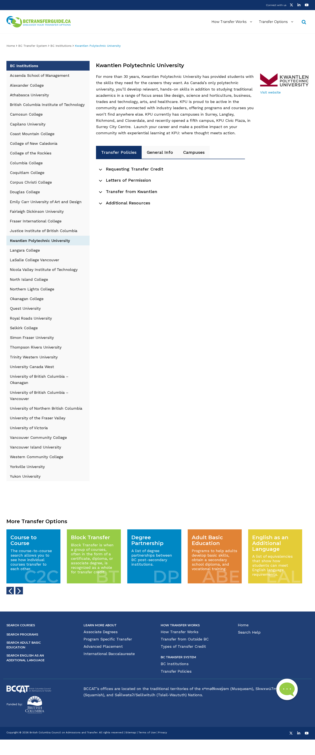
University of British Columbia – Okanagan (39, 379)
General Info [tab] (160, 152)
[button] (293, 5)
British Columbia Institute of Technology (47, 104)
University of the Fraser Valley (37, 418)
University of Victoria (29, 428)
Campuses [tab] (194, 152)
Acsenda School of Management (39, 75)
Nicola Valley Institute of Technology (44, 269)
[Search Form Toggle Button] (304, 22)
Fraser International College (36, 221)
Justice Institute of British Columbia (43, 230)
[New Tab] (28, 688)
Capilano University (27, 124)
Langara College (25, 250)
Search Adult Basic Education (23, 645)
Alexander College (27, 85)
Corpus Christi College (31, 182)
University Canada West (32, 366)
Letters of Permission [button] (128, 180)
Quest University (25, 308)
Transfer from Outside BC (185, 639)
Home (10, 45)
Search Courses (20, 625)
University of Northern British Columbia (46, 408)
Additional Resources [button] (128, 202)
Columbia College (26, 163)
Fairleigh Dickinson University (37, 211)
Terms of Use (147, 732)
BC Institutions (61, 45)
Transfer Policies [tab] (118, 152)
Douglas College (25, 192)
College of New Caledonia (33, 143)
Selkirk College (24, 328)
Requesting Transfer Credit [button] (134, 169)
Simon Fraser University (32, 337)
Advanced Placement (103, 646)
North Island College (29, 279)
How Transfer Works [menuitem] (229, 22)
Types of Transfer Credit (183, 646)
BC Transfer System (32, 45)
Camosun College (26, 114)
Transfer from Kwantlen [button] (131, 191)
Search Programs (22, 634)
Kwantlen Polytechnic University (40, 240)
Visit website (270, 92)
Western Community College (36, 457)
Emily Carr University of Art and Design (46, 201)
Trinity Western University (34, 357)
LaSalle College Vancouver (34, 260)
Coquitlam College (27, 172)
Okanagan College (27, 298)
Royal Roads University (31, 318)
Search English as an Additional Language (25, 658)
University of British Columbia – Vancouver (39, 395)
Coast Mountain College (32, 133)
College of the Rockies (30, 153)
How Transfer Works (180, 625)
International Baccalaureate (109, 654)
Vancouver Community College (38, 437)
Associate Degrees (101, 632)
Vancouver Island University (35, 447)
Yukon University (25, 476)
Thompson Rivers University (36, 347)
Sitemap (130, 732)
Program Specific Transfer (108, 639)
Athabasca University (29, 95)
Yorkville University (27, 466)
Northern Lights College (32, 289)
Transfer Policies (176, 671)
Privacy (162, 732)
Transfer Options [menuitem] (273, 22)
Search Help (249, 632)
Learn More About (100, 625)
